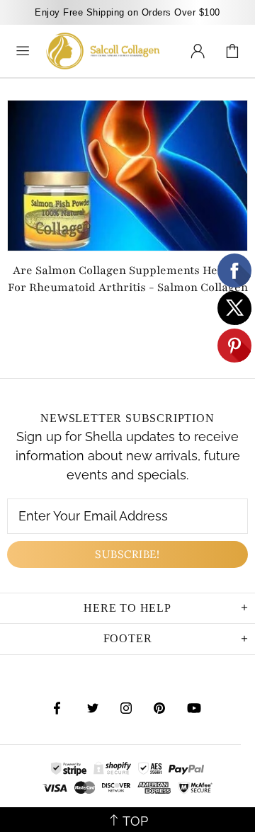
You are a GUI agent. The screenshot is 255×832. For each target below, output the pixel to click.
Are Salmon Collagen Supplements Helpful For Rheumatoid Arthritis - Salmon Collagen (128, 279)
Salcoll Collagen (103, 51)
